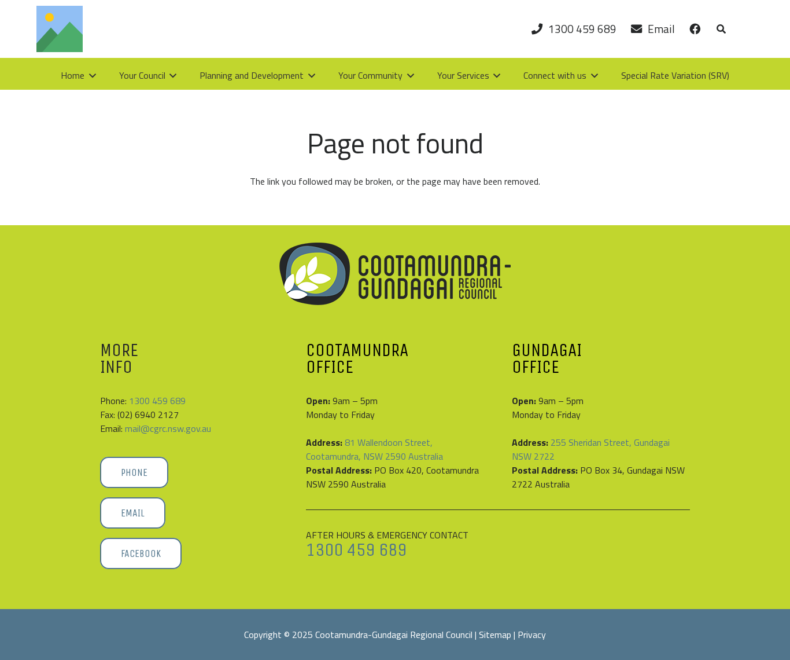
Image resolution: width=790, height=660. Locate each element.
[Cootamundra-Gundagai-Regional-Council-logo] (395, 274)
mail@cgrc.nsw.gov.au (168, 428)
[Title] (59, 29)
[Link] (695, 28)
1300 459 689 (157, 401)
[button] (721, 28)
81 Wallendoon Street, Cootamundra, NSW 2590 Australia (374, 449)
